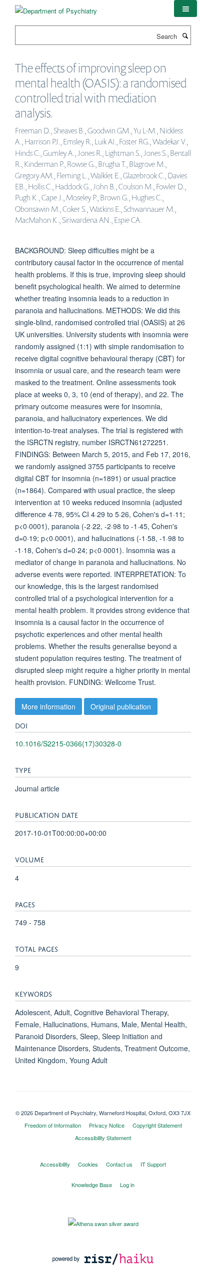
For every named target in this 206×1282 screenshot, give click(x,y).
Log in (127, 1185)
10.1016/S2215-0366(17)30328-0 (68, 743)
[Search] (185, 35)
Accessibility (55, 1164)
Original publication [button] (120, 706)
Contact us (119, 1164)
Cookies (88, 1164)
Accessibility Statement (103, 1138)
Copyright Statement (157, 1125)
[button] (185, 8)
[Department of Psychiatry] (56, 7)
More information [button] (49, 706)
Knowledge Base (92, 1185)
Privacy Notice (106, 1125)
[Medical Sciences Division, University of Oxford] (103, 1104)
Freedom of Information (52, 1125)
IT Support (153, 1164)
